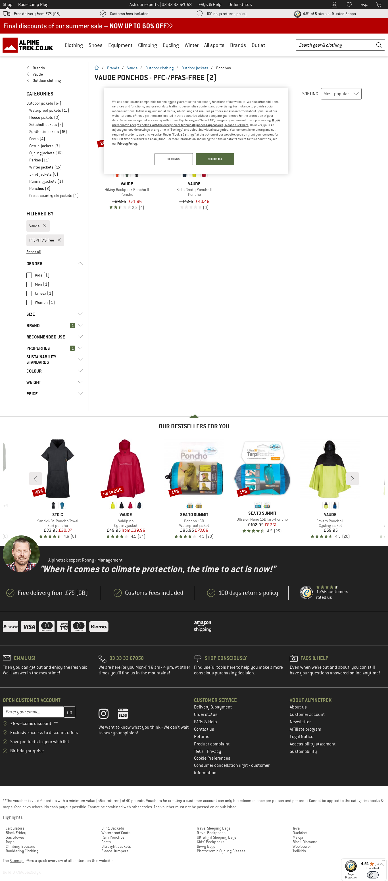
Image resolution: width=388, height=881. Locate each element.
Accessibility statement (313, 744)
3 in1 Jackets (112, 828)
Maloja (298, 837)
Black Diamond (305, 841)
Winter (192, 45)
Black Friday (16, 832)
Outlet (258, 45)
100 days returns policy (226, 13)
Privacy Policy (127, 144)
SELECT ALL (215, 159)
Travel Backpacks (211, 832)
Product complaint (212, 744)
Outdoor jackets (195, 67)
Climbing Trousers (20, 846)
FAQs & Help (205, 722)
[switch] (373, 874)
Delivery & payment (213, 707)
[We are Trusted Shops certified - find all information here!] (307, 593)
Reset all (33, 251)
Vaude (132, 67)
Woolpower (302, 846)
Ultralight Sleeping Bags (216, 837)
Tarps (10, 841)
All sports (214, 45)
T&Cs (199, 751)
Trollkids (299, 850)
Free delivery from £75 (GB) (37, 13)
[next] (352, 478)
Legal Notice (301, 736)
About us (298, 707)
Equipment (120, 45)
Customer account (307, 714)
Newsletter (300, 722)
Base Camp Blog (33, 4)
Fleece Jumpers (114, 850)
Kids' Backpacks (210, 841)
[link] (54, 68)
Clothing (74, 45)
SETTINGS (174, 159)
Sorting (310, 94)
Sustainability (303, 751)
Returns (201, 736)
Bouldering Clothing (22, 850)
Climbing (147, 45)
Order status (206, 714)
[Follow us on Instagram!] (108, 715)
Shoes (96, 45)
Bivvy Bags (206, 846)
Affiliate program (305, 729)
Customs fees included (129, 13)
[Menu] (383, 861)
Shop (7, 4)
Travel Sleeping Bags (213, 828)
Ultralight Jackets (116, 846)
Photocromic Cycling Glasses (221, 850)
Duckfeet (300, 832)
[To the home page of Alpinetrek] (31, 45)
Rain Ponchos (112, 837)
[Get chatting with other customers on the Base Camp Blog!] (127, 715)
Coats (106, 841)
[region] (196, 131)
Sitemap (17, 860)
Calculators (15, 828)
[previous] (35, 478)
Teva (296, 828)
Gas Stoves (15, 837)
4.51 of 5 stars (329, 13)
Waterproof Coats (115, 832)
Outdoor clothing (159, 67)
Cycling (171, 45)
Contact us (204, 729)
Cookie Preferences (212, 758)
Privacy (214, 751)
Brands (238, 45)
